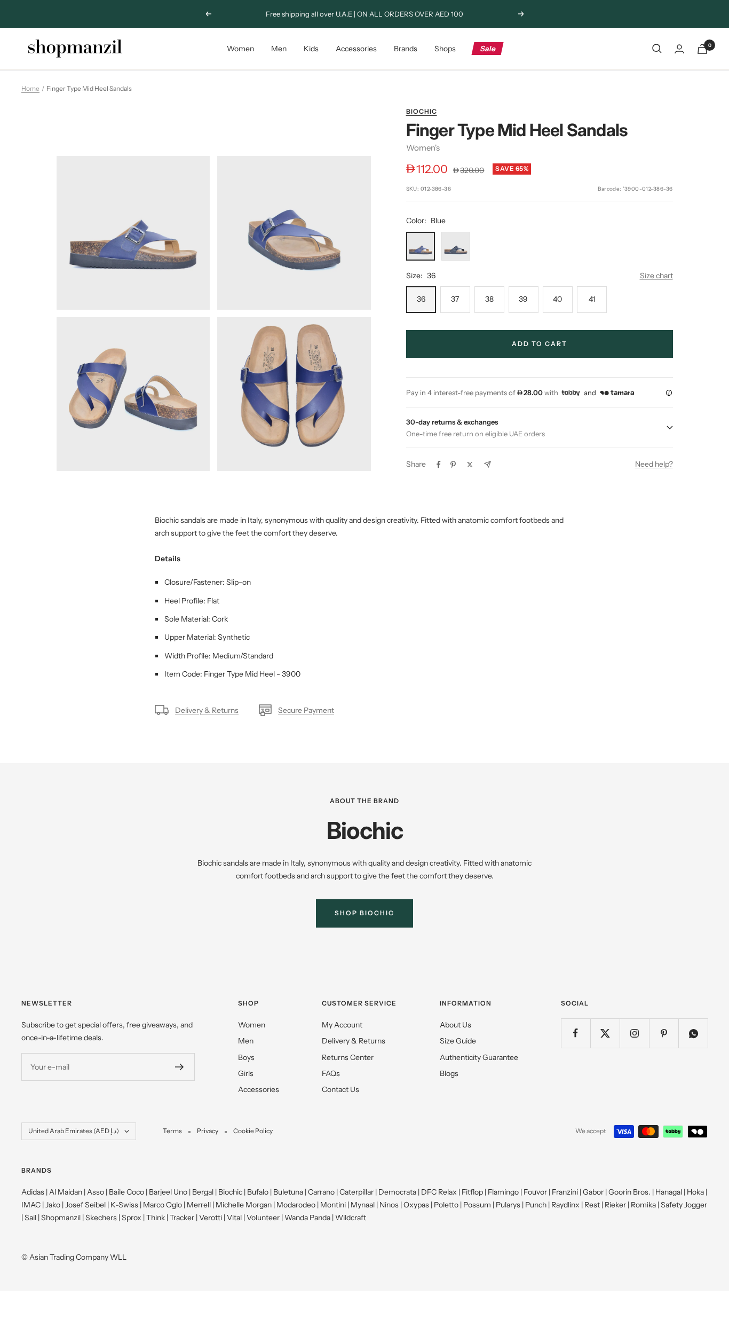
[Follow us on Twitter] (605, 1033)
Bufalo (257, 1192)
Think (155, 1217)
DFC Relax (439, 1192)
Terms (172, 1131)
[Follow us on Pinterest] (663, 1033)
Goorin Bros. (629, 1192)
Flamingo (503, 1192)
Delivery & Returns (207, 710)
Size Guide (458, 1041)
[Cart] (702, 49)
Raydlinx (565, 1205)
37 (455, 299)
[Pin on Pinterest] (453, 464)
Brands (405, 48)
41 (592, 299)
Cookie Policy (253, 1131)
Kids (311, 48)
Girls (245, 1073)
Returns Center (348, 1057)
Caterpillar (356, 1192)
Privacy (207, 1131)
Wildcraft (350, 1217)
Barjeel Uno (168, 1192)
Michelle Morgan (244, 1205)
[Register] (179, 1067)
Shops (445, 48)
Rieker (615, 1205)
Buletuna (288, 1192)
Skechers (101, 1217)
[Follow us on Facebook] (575, 1033)
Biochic (421, 111)
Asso (95, 1192)
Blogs (449, 1073)
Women (240, 48)
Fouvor (535, 1192)
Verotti (210, 1217)
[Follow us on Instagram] (634, 1033)
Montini (333, 1205)
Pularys (508, 1205)
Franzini (565, 1192)
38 (489, 299)
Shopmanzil (61, 1217)
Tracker (182, 1217)
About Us (455, 1025)
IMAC (31, 1205)
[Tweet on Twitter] (469, 464)
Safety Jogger (684, 1205)
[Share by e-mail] (487, 464)
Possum (477, 1205)
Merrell (199, 1205)
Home (30, 88)
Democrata (397, 1192)
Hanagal (668, 1192)
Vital (234, 1217)
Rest (592, 1205)
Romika (643, 1205)
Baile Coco (126, 1192)
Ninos (389, 1205)
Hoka (695, 1192)
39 (523, 299)
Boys (246, 1057)
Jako (52, 1205)
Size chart (656, 275)
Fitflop (472, 1192)
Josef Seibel (85, 1205)
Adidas (32, 1192)
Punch (535, 1205)
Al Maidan (65, 1192)
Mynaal (363, 1205)
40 (557, 299)
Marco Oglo (162, 1205)
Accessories (356, 48)
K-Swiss (124, 1205)
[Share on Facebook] (439, 464)
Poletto (446, 1205)
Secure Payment (306, 710)
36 (421, 299)
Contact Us (340, 1089)
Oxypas (416, 1205)
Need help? (654, 464)
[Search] (657, 48)
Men (279, 48)
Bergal (202, 1192)
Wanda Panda (307, 1217)
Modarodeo (295, 1205)
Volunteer (263, 1217)
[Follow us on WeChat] (693, 1033)
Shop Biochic (364, 913)
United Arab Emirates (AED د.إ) (73, 1131)
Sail (30, 1217)
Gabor (593, 1192)
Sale (488, 48)
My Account (342, 1025)
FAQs (331, 1073)
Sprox (131, 1217)
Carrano (321, 1192)
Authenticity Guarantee (479, 1057)
